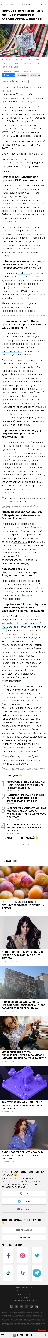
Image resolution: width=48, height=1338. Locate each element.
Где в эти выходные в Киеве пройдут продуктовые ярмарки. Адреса (23, 905)
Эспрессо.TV (20, 541)
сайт (28, 214)
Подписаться (26, 1237)
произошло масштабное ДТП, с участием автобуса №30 (23, 623)
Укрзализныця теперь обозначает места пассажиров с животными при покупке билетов (26, 785)
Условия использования (24, 1287)
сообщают (24, 595)
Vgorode (20, 94)
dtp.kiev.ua (24, 273)
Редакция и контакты (24, 1291)
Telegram (26, 1201)
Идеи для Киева (8, 4)
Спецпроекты (24, 1297)
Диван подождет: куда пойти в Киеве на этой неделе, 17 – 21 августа (22, 1155)
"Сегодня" (20, 677)
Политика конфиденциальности (24, 1300)
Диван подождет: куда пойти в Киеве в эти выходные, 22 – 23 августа (22, 955)
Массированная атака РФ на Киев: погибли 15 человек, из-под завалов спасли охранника (26, 798)
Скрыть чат (24, 844)
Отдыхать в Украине (26, 4)
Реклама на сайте (24, 1294)
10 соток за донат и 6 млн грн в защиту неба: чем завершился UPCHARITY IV (24, 827)
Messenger (26, 1209)
